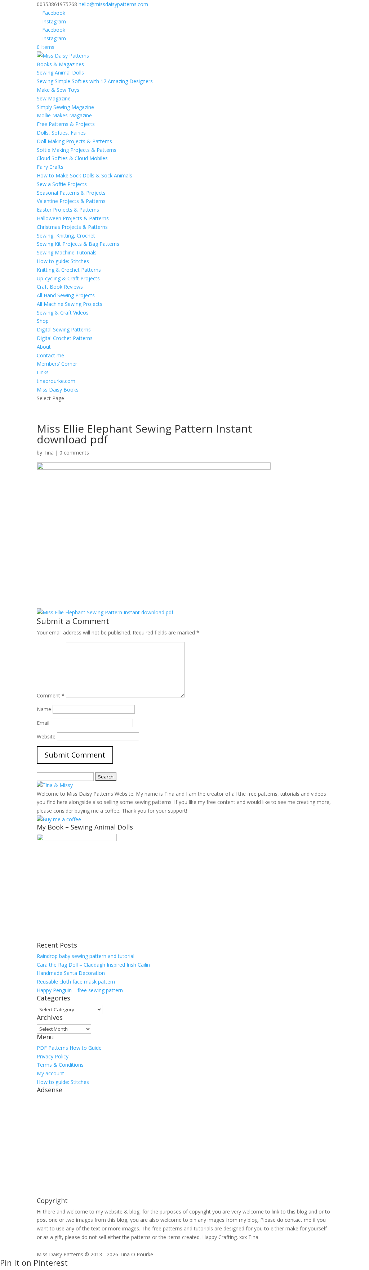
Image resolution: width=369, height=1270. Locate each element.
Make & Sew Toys (58, 89)
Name (44, 709)
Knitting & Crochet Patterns (69, 269)
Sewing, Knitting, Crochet (66, 235)
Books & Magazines (60, 64)
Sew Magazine (54, 98)
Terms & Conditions (60, 1064)
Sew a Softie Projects (62, 184)
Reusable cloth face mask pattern (76, 981)
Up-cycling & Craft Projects (68, 278)
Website (46, 736)
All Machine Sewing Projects (69, 303)
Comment (51, 695)
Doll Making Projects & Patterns (74, 141)
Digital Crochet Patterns (65, 338)
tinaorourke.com (56, 381)
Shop (43, 320)
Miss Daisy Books (58, 389)
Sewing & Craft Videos (63, 312)
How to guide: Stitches (63, 261)
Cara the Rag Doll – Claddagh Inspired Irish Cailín (93, 964)
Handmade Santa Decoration (71, 973)
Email (43, 722)
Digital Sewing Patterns (64, 329)
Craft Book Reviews (60, 286)
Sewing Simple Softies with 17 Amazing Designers (95, 81)
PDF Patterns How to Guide (69, 1047)
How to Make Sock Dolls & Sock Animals (84, 175)
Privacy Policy (52, 1056)
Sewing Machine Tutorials (67, 252)
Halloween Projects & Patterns (73, 218)
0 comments (74, 452)
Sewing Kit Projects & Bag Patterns (78, 243)
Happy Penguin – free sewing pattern (80, 990)
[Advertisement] (184, 1147)
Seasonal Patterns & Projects (71, 192)
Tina (49, 452)
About (44, 346)
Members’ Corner (57, 363)
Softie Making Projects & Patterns (76, 149)
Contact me (50, 355)
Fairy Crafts (50, 166)
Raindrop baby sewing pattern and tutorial (85, 956)
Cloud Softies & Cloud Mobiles (72, 158)
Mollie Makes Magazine (64, 115)
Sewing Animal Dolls (60, 72)
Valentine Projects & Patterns (71, 201)
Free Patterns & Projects (66, 124)
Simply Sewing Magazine (65, 107)
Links (43, 372)
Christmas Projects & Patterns (72, 226)
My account (50, 1073)
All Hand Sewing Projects (66, 295)
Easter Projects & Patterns (68, 209)
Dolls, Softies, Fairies (61, 132)
